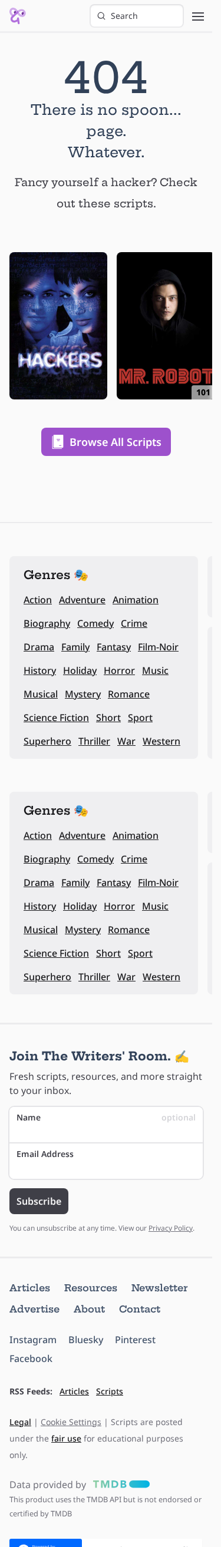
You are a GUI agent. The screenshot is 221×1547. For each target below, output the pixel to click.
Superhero (47, 741)
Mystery (83, 693)
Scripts (109, 1391)
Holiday (80, 670)
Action (38, 599)
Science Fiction (56, 717)
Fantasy (114, 646)
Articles (29, 1288)
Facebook (30, 1358)
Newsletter (159, 1288)
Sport (140, 717)
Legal (20, 1421)
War (126, 741)
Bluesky (85, 1339)
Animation (136, 599)
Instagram (33, 1339)
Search (124, 15)
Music (155, 670)
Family (75, 646)
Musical (41, 693)
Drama (39, 646)
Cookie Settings (71, 1421)
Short (108, 717)
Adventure (82, 599)
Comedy (95, 623)
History (40, 670)
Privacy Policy (171, 1228)
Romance (129, 693)
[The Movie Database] (119, 1484)
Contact (139, 1309)
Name (106, 1117)
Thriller (94, 741)
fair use (66, 1438)
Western (161, 741)
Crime (134, 623)
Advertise (34, 1309)
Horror (119, 670)
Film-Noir (158, 646)
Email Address (45, 1153)
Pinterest (135, 1339)
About (89, 1309)
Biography (47, 623)
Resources (90, 1288)
